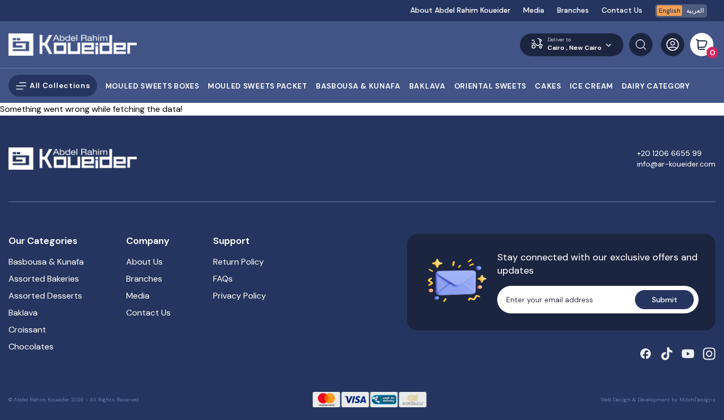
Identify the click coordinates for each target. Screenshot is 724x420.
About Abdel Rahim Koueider (460, 10)
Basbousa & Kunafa (46, 261)
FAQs (223, 278)
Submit (664, 299)
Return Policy (238, 261)
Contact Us (622, 10)
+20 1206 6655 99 (669, 153)
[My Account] (672, 44)
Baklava (23, 312)
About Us (144, 261)
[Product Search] (640, 44)
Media (533, 10)
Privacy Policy (239, 295)
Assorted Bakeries (43, 278)
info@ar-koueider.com (676, 164)
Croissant (27, 329)
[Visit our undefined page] (645, 353)
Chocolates (31, 346)
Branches (573, 10)
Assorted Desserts (45, 295)
